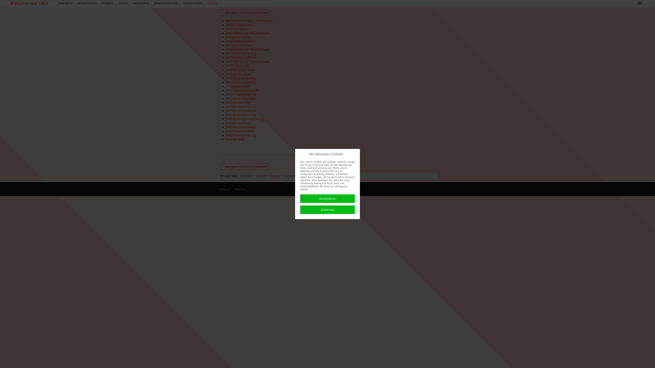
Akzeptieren (327, 199)
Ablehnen (327, 210)
